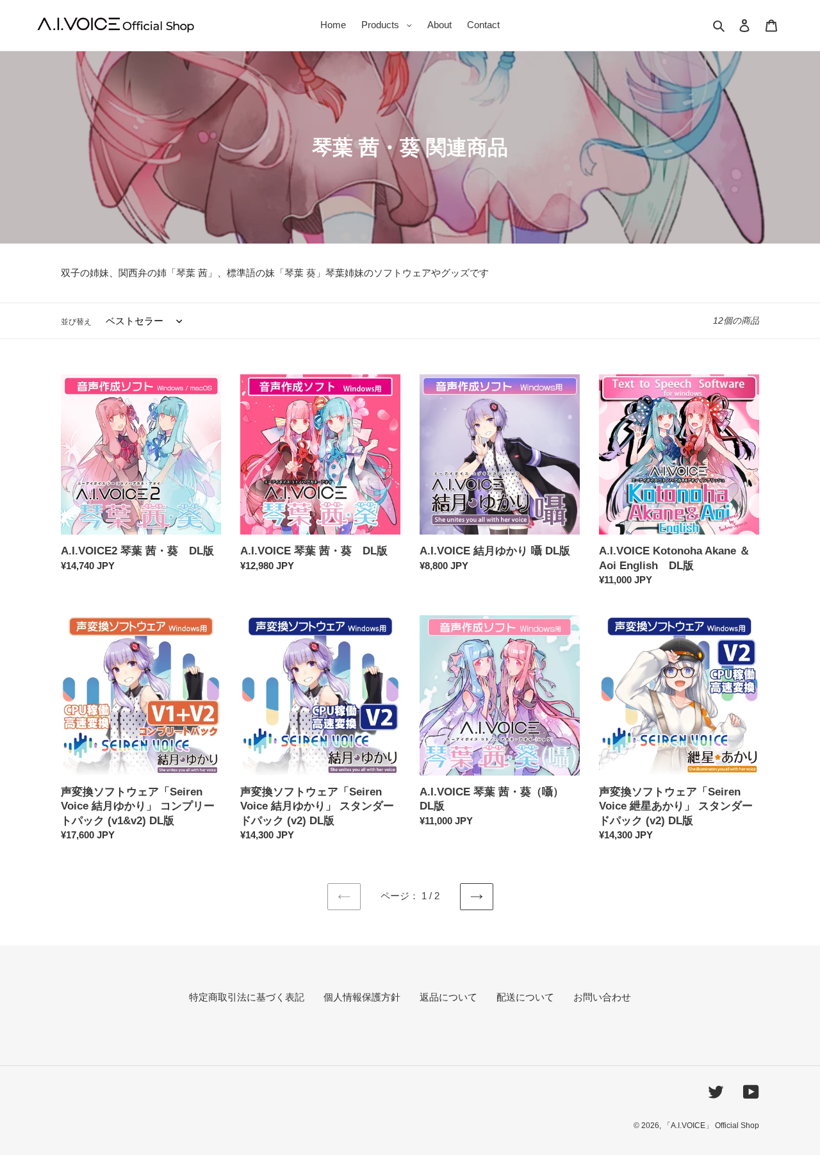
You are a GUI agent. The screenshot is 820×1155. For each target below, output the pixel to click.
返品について (448, 997)
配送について (525, 997)
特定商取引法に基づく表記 (246, 997)
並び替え (76, 321)
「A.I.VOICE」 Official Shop (711, 1125)
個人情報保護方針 (362, 997)
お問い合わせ (602, 997)
